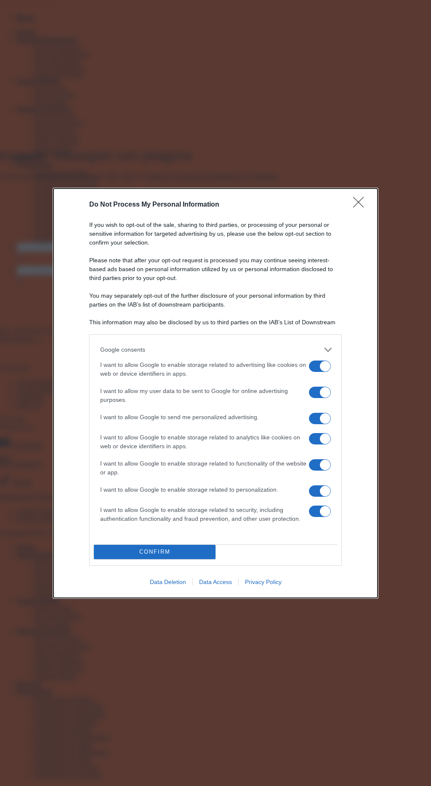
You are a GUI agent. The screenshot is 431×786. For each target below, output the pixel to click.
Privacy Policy (263, 582)
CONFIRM (154, 552)
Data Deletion (168, 582)
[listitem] (215, 349)
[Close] (361, 205)
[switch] (320, 366)
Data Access (215, 582)
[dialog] (215, 393)
